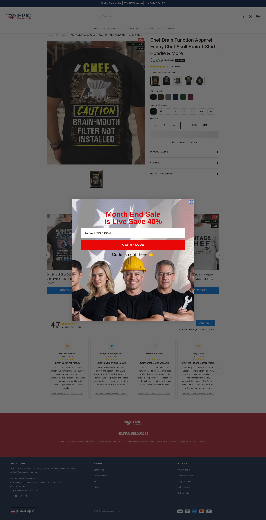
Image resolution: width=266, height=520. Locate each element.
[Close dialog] (191, 202)
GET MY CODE (133, 244)
